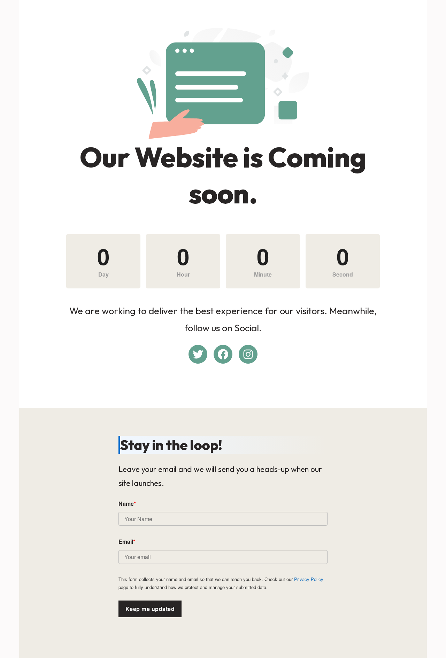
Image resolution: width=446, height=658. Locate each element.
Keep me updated (150, 609)
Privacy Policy (308, 579)
